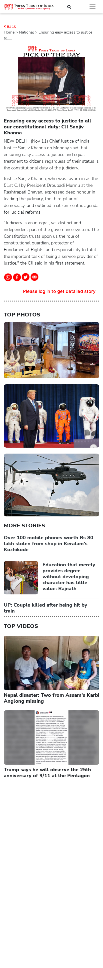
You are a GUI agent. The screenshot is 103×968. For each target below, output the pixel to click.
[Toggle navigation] (92, 6)
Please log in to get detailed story (59, 291)
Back (11, 26)
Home (9, 32)
